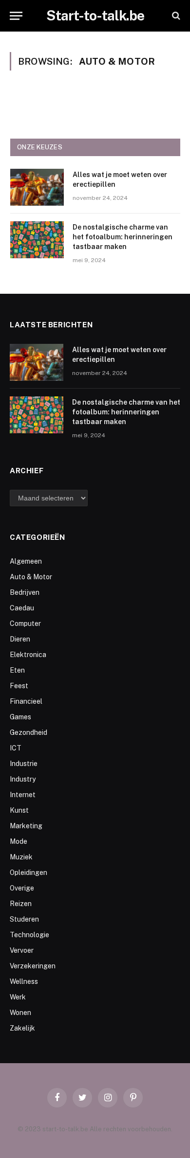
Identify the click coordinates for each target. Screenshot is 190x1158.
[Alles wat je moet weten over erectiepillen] (37, 187)
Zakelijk (22, 1028)
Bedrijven (24, 592)
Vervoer (22, 950)
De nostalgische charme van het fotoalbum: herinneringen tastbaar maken (122, 236)
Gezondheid (28, 732)
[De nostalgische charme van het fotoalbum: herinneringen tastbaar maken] (37, 239)
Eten (17, 670)
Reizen (21, 904)
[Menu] (16, 16)
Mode (18, 841)
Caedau (22, 608)
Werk (18, 997)
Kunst (19, 810)
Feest (19, 686)
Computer (25, 623)
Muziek (21, 857)
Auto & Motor (31, 577)
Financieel (26, 701)
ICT (15, 748)
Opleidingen (28, 872)
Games (20, 717)
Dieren (20, 639)
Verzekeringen (33, 966)
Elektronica (28, 655)
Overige (22, 888)
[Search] (175, 16)
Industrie (24, 763)
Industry (23, 779)
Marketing (26, 826)
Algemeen (26, 561)
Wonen (20, 1012)
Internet (23, 795)
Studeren (24, 919)
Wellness (24, 981)
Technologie (29, 935)
